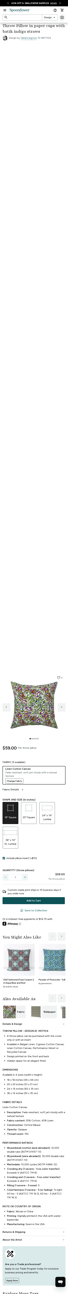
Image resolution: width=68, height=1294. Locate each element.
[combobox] (50, 17)
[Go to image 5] (37, 738)
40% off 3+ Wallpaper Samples (30, 3)
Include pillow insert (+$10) (21, 858)
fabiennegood (29, 37)
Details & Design (34, 1024)
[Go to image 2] (32, 738)
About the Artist (34, 1240)
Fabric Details (13, 789)
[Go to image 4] (36, 738)
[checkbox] (4, 858)
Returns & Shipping (34, 1232)
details (53, 3)
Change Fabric (14, 781)
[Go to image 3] (34, 738)
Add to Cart (34, 900)
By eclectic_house (10, 987)
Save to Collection (33, 910)
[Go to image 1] (30, 738)
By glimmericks (45, 983)
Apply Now (12, 1280)
